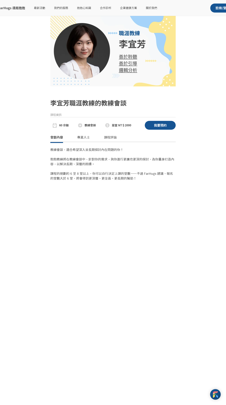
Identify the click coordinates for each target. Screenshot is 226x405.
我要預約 (160, 125)
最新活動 (39, 8)
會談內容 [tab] (56, 137)
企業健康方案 (128, 8)
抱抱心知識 (84, 8)
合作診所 (105, 8)
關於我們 (151, 8)
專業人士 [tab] (83, 137)
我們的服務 (61, 8)
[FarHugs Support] (215, 394)
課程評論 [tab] (110, 137)
